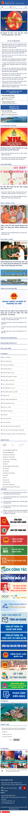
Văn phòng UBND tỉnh (8, 452)
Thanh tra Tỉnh (6, 482)
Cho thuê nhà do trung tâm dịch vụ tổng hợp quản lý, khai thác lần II (15, 502)
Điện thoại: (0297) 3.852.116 (10, 103)
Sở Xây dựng (6, 461)
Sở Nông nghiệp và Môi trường (10, 466)
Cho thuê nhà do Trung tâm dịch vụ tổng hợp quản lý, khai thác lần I (15, 506)
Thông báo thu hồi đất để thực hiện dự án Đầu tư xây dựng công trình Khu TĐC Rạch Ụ (15, 493)
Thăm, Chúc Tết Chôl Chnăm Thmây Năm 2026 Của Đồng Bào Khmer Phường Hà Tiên (14, 82)
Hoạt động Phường (6, 164)
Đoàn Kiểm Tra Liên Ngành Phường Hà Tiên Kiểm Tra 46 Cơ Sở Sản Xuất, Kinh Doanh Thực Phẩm (14, 59)
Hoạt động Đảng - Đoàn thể (8, 125)
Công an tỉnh (6, 480)
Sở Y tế (4, 477)
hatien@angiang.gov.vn (8, 99)
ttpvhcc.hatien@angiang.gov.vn (10, 114)
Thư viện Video (5, 748)
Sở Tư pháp (6, 470)
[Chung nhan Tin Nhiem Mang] (9, 788)
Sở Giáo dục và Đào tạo (9, 454)
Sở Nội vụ (5, 464)
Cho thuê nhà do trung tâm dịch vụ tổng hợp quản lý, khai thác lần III (15, 497)
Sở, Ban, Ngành (5, 445)
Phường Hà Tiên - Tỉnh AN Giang (14, 3)
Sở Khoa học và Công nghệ (9, 459)
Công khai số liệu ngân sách (9, 338)
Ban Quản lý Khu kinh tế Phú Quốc (11, 487)
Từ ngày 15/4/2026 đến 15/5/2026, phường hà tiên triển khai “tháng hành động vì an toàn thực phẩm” (14, 64)
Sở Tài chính (6, 468)
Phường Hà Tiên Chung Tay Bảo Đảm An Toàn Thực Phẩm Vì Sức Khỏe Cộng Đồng (14, 74)
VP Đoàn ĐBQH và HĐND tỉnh (10, 450)
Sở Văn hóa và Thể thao (9, 473)
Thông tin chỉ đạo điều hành (9, 288)
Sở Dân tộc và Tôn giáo (9, 457)
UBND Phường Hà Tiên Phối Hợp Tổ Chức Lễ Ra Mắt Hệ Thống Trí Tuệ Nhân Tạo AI (14, 85)
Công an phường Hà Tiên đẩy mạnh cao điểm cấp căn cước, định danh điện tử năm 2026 (14, 78)
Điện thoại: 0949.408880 (9, 97)
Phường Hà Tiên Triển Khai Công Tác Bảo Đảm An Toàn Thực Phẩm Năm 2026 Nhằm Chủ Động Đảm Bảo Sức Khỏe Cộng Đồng (14, 70)
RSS (14, 795)
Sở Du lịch (5, 475)
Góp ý (2, 795)
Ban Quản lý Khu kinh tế (9, 484)
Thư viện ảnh (4, 701)
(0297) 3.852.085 (7, 801)
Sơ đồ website (9, 795)
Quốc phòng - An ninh (7, 239)
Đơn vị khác (12, 445)
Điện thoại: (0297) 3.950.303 (10, 112)
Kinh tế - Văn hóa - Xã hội (8, 203)
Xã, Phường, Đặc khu (22, 445)
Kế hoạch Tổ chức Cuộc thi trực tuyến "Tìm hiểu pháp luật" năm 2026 (14, 56)
